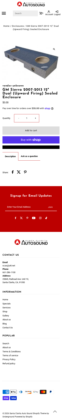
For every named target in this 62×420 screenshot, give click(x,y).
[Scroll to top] (55, 411)
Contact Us (7, 327)
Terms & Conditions (11, 351)
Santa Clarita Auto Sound (21, 413)
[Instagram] (40, 218)
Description (10, 156)
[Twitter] (21, 218)
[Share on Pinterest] (25, 172)
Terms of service (10, 355)
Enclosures (18, 26)
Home (6, 26)
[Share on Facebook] (13, 172)
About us (6, 319)
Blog (4, 323)
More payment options (31, 147)
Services (6, 307)
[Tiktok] (46, 218)
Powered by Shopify (23, 417)
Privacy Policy (8, 359)
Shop (4, 311)
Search (5, 343)
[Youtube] (33, 218)
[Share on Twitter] (19, 172)
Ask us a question (29, 156)
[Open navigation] (7, 13)
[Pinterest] (27, 218)
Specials (6, 303)
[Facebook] (15, 218)
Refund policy (8, 363)
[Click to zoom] (54, 49)
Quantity (6, 118)
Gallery (5, 315)
